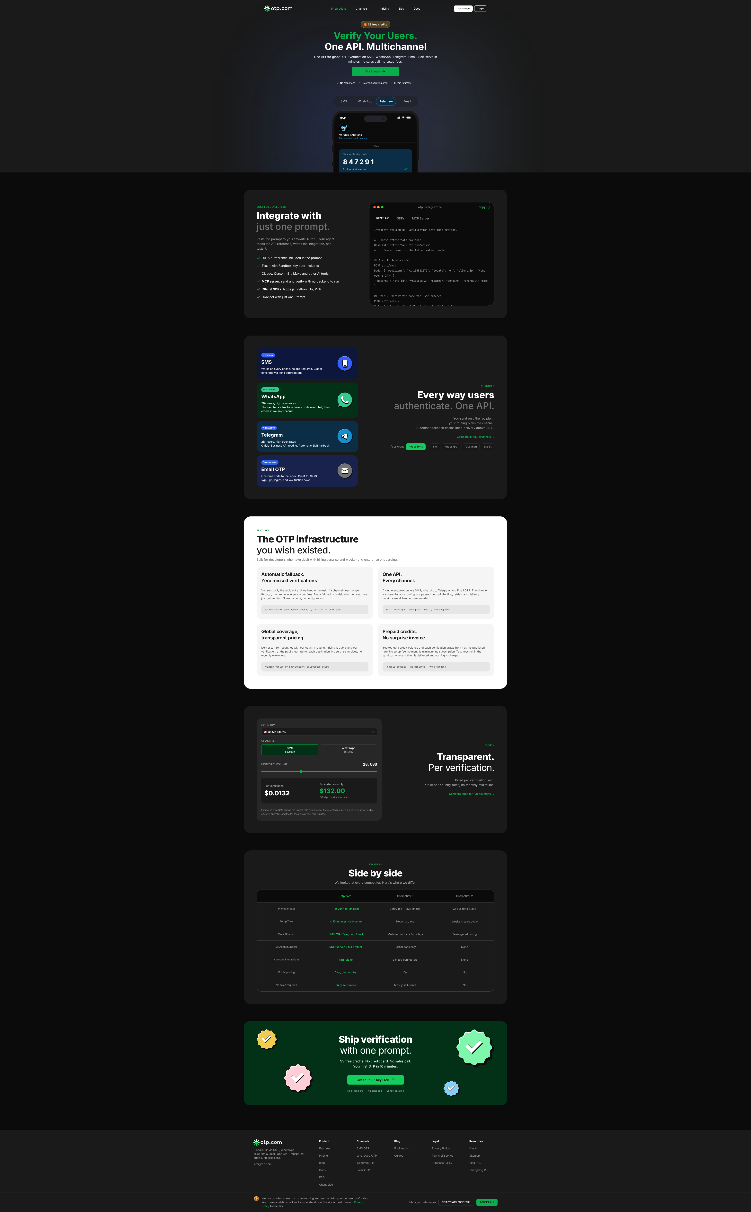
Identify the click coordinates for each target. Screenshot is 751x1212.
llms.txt (474, 1148)
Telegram (386, 101)
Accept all (487, 1202)
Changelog (326, 1184)
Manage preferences (422, 1202)
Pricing (384, 8)
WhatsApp (365, 101)
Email (407, 101)
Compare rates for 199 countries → (471, 793)
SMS (343, 101)
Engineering (401, 1148)
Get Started (463, 8)
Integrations (338, 8)
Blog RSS (475, 1162)
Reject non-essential (456, 1202)
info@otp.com (262, 1164)
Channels (361, 8)
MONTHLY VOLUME (274, 764)
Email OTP (363, 1170)
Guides (398, 1155)
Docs (417, 8)
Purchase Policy (442, 1162)
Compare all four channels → (475, 436)
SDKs (401, 218)
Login (481, 8)
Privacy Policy (441, 1148)
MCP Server (420, 218)
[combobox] (319, 732)
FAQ (322, 1177)
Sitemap (474, 1155)
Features (324, 1148)
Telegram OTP (366, 1162)
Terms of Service (442, 1155)
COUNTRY (268, 725)
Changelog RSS (479, 1170)
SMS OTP (363, 1148)
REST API (383, 218)
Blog (401, 8)
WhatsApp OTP (367, 1155)
